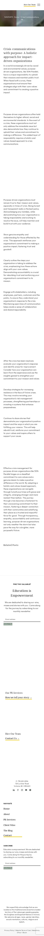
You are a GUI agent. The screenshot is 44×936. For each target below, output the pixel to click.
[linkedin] (14, 790)
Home (7, 809)
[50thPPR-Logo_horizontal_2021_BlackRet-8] (10, 5)
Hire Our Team (30, 5)
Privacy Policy (9, 930)
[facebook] (18, 790)
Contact (8, 835)
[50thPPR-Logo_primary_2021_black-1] (22, 764)
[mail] (26, 790)
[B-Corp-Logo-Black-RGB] (12, 879)
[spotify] (30, 790)
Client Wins (9, 825)
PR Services (9, 819)
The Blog (8, 830)
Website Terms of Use (23, 930)
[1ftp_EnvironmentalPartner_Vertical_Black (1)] (31, 879)
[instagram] (22, 790)
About (7, 814)
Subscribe (8, 624)
